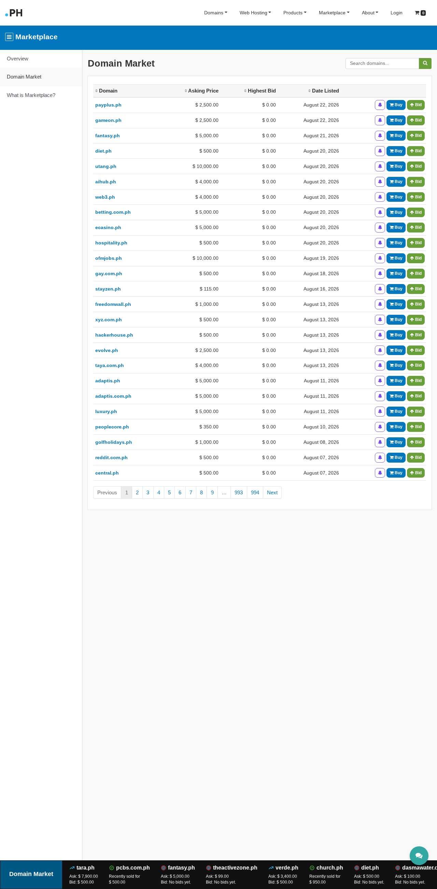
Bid (418, 104)
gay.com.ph (108, 273)
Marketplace (332, 12)
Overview (17, 58)
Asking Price (202, 91)
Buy (398, 104)
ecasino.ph (108, 227)
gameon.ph (108, 120)
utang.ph (105, 166)
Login (397, 12)
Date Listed (325, 91)
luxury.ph (106, 411)
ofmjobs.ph (108, 258)
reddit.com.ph (111, 457)
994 (255, 492)
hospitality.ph (111, 242)
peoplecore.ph (112, 426)
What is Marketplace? (31, 95)
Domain (107, 91)
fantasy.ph (107, 135)
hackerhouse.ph (114, 335)
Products (292, 12)
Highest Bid (261, 91)
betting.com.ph (113, 212)
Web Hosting (253, 12)
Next (272, 492)
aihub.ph (105, 181)
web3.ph (105, 197)
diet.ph (103, 151)
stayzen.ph (108, 289)
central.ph (107, 473)
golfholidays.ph (113, 442)
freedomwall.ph (113, 304)
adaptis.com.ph (113, 396)
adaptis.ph (107, 380)
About (368, 12)
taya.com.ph (109, 365)
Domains (213, 12)
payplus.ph (108, 105)
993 (239, 492)
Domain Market (24, 77)
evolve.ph (106, 350)
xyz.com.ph (108, 319)
